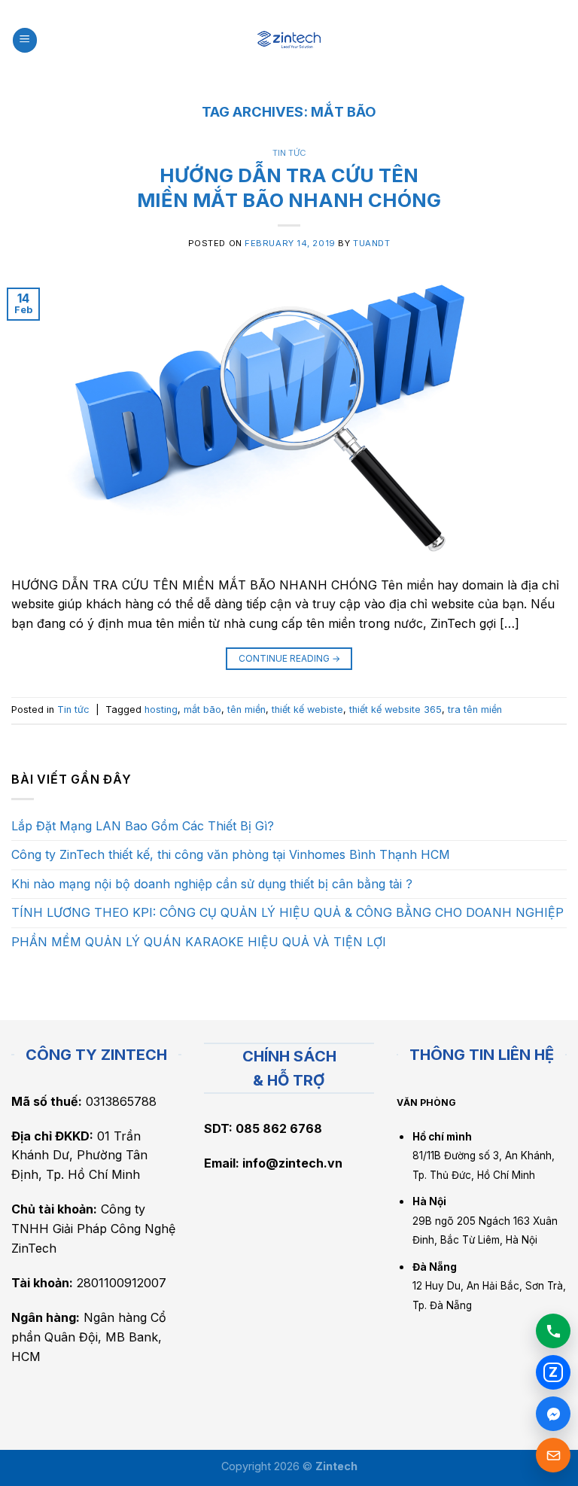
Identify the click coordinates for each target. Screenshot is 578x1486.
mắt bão (202, 709)
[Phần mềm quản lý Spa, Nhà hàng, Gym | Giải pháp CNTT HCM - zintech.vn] (289, 40)
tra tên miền (475, 709)
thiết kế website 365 (395, 709)
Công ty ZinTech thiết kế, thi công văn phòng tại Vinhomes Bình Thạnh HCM (230, 854)
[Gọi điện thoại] (553, 1331)
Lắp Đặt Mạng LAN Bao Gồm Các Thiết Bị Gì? (142, 825)
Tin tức (289, 153)
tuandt (371, 243)
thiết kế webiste (307, 709)
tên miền (246, 709)
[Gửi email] (553, 1455)
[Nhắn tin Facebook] (553, 1413)
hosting (161, 709)
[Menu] (25, 40)
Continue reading (289, 658)
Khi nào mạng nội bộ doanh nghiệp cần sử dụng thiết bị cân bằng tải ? (211, 883)
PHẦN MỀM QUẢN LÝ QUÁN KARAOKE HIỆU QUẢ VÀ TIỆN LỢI (198, 941)
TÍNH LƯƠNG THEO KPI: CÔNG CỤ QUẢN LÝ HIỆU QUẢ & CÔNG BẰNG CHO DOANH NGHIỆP (287, 912)
